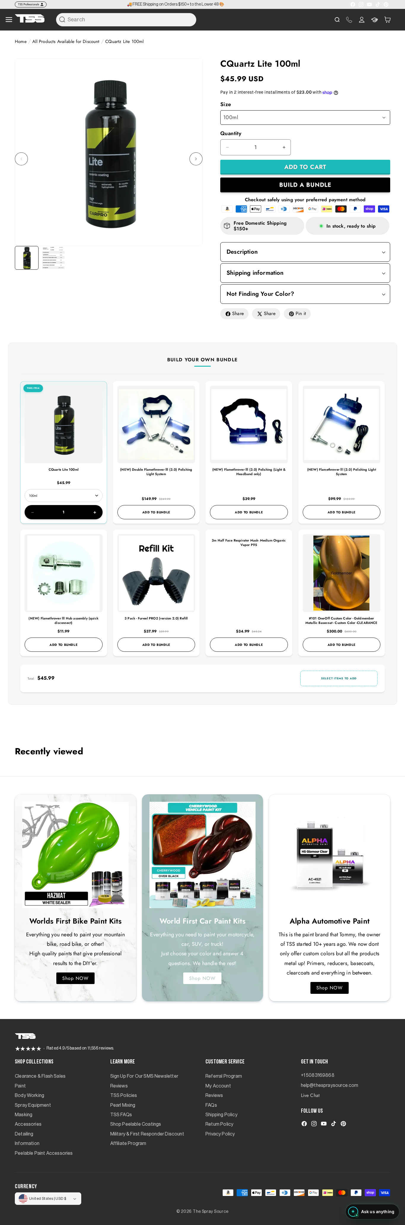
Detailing (24, 1134)
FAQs (211, 1105)
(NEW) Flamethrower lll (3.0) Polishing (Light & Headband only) (249, 471)
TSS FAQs (121, 1114)
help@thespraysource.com (329, 1085)
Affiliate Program (128, 1143)
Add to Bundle (156, 512)
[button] (387, 19)
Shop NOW (75, 978)
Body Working (29, 1095)
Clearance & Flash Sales (40, 1076)
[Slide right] (196, 158)
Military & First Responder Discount (147, 1134)
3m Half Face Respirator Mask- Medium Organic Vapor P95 (249, 542)
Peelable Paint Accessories (44, 1153)
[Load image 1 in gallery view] (27, 258)
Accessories (28, 1124)
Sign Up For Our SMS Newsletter (144, 1076)
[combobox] (126, 19)
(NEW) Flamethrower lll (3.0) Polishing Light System (341, 471)
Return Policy (219, 1124)
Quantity (230, 133)
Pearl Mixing (122, 1105)
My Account (218, 1086)
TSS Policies (123, 1095)
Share (238, 313)
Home (21, 41)
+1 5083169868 (317, 1075)
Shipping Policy (221, 1114)
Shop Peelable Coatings (135, 1124)
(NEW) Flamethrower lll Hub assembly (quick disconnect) (63, 620)
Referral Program (223, 1076)
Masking (23, 1114)
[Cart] (387, 19)
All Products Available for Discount (65, 41)
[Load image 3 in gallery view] (53, 258)
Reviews (119, 1086)
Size (225, 104)
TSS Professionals (28, 4)
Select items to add (339, 678)
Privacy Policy (220, 1134)
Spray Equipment (33, 1105)
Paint (20, 1086)
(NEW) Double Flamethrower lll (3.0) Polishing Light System (156, 471)
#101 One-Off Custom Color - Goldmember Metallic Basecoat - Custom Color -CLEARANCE (341, 620)
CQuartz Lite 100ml (64, 469)
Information (27, 1143)
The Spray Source (211, 1212)
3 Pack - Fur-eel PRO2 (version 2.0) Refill (156, 618)
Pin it (301, 313)
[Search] (62, 19)
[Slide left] (21, 158)
